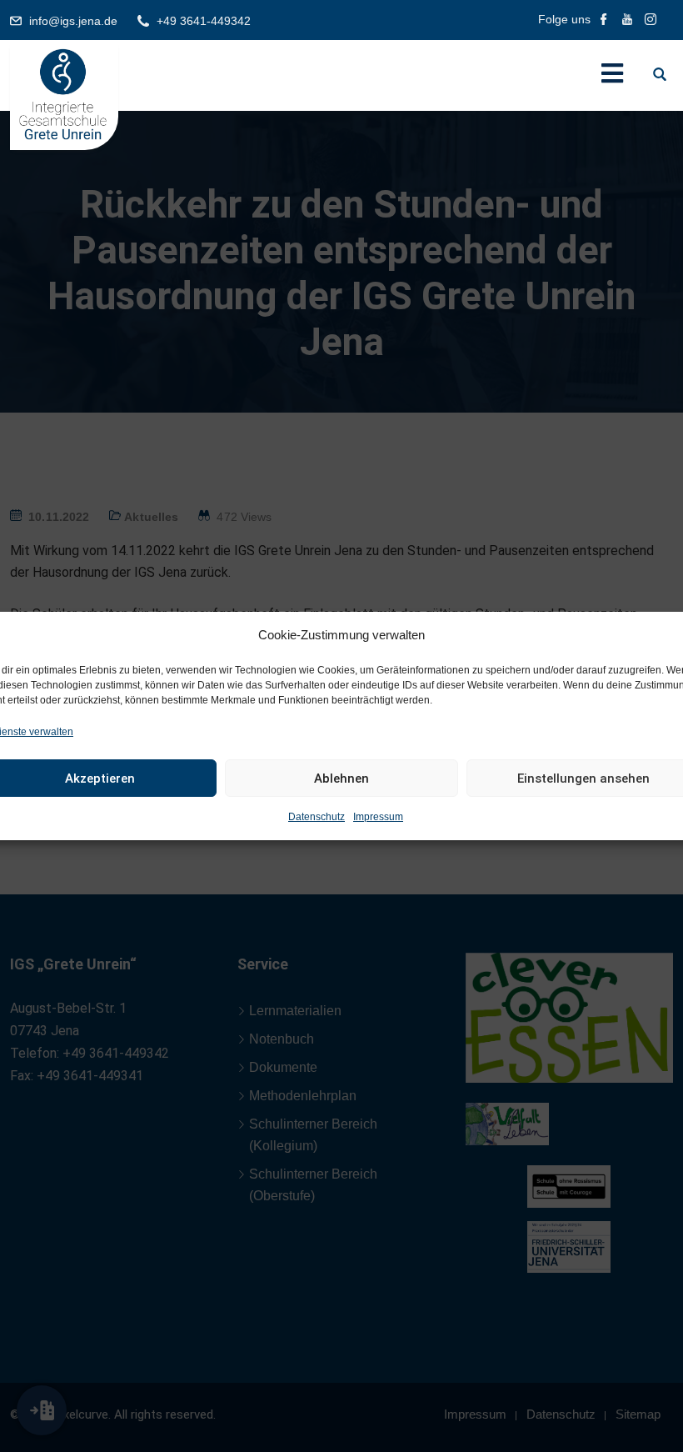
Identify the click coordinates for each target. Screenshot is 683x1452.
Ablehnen (341, 778)
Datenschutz (316, 817)
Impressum (378, 817)
